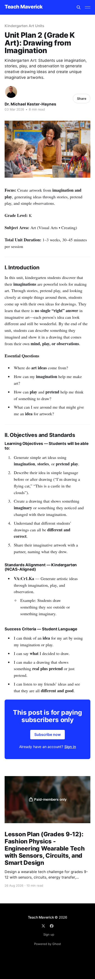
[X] (43, 926)
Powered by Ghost (47, 944)
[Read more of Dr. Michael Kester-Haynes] (11, 91)
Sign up (48, 934)
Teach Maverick (24, 6)
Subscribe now (47, 734)
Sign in (70, 746)
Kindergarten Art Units (24, 25)
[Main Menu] (87, 7)
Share (81, 98)
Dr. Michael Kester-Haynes (30, 104)
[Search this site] (78, 7)
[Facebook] (51, 926)
